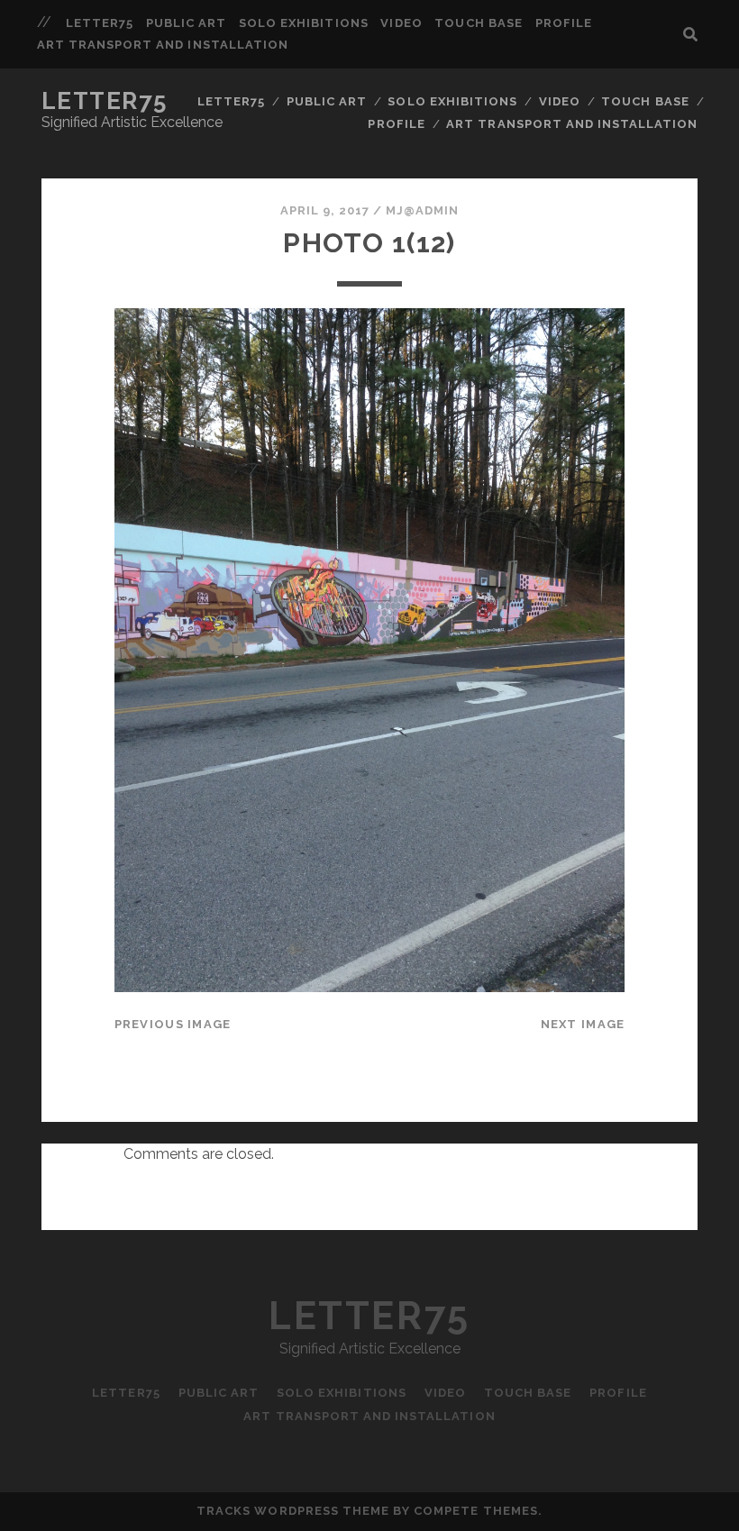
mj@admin (422, 210)
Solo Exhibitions (304, 23)
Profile (563, 23)
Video (401, 23)
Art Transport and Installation (162, 44)
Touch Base (478, 23)
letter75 (99, 23)
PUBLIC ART (186, 23)
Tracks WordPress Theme (292, 1510)
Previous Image (173, 1024)
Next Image (583, 1024)
